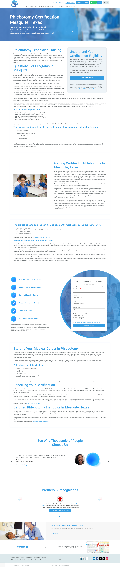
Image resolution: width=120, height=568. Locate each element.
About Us (37, 6)
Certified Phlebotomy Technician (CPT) (41, 237)
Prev (12, 461)
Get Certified (56, 533)
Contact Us (44, 557)
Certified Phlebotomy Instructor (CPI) (41, 421)
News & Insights (59, 6)
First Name (76, 295)
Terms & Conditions (26, 565)
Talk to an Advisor (87, 77)
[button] (59, 518)
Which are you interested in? (80, 313)
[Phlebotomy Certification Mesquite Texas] (30, 196)
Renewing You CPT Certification (33, 403)
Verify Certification (83, 2)
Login (94, 2)
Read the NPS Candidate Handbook (86, 88)
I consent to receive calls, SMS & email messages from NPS (88, 322)
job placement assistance (86, 381)
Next (108, 461)
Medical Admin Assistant (45, 559)
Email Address (77, 288)
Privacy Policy (16, 565)
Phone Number (77, 307)
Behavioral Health (14, 559)
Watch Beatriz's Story (21, 465)
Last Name (76, 301)
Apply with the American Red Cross (60, 510)
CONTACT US (71, 2)
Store (99, 2)
